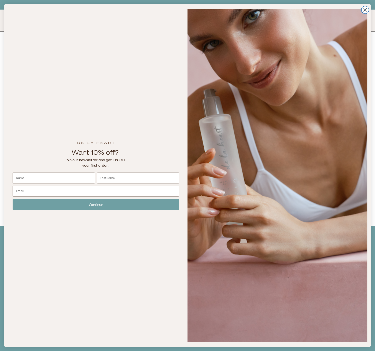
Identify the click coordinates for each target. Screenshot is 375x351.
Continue (96, 204)
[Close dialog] (365, 10)
